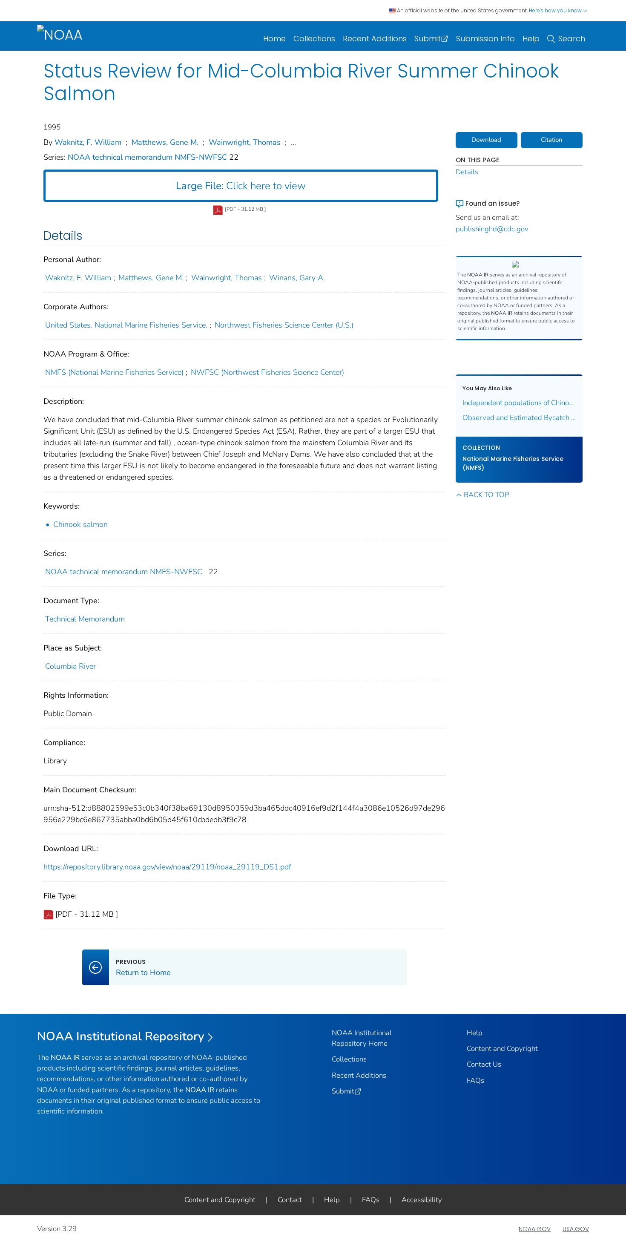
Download (486, 139)
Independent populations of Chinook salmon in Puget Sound (519, 403)
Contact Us (484, 1064)
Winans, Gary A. (297, 278)
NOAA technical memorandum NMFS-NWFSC (148, 157)
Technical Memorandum (85, 619)
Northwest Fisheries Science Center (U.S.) (284, 325)
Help (531, 38)
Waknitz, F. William (88, 142)
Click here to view (241, 186)
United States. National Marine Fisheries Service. (126, 325)
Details (467, 172)
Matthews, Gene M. (165, 142)
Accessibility (422, 1200)
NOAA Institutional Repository (120, 1036)
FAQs (475, 1080)
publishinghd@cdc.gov (492, 229)
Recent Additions (375, 38)
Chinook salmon (80, 524)
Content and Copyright (502, 1048)
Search (571, 38)
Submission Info (485, 38)
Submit (427, 38)
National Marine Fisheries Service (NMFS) (512, 463)
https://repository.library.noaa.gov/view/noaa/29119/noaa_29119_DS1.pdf (167, 867)
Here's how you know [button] (556, 10)
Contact (290, 1200)
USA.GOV (576, 1229)
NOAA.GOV (535, 1229)
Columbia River (70, 666)
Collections (314, 38)
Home (274, 38)
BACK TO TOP (486, 495)
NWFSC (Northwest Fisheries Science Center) (267, 372)
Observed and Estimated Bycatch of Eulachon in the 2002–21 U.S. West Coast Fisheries (519, 418)
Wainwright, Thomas (245, 142)
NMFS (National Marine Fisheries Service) (114, 372)
